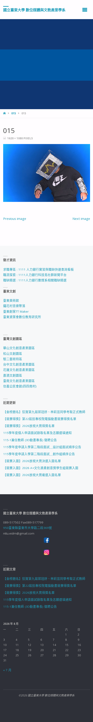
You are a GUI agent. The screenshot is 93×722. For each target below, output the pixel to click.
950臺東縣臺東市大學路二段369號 (27, 528)
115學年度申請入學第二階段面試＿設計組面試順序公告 (42, 447)
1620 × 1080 (15, 138)
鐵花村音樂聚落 (14, 306)
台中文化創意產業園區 (19, 364)
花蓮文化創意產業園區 (19, 370)
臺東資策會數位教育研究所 (22, 317)
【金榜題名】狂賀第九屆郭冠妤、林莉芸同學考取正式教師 (44, 412)
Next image (81, 218)
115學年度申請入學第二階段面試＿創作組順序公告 (39, 454)
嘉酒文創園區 (12, 375)
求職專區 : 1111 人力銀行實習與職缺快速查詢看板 (38, 269)
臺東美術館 (11, 300)
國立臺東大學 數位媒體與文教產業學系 (34, 9)
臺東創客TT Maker (16, 311)
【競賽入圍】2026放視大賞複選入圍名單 (32, 475)
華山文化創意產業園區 (19, 348)
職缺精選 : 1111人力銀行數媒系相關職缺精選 (35, 280)
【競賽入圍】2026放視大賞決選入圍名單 (32, 461)
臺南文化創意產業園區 (19, 381)
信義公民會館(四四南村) (20, 386)
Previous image (14, 218)
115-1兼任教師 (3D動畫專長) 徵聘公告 (30, 440)
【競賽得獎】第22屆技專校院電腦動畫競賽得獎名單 (39, 419)
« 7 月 (7, 670)
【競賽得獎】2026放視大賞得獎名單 (29, 426)
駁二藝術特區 (12, 359)
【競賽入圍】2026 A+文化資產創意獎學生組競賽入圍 (40, 468)
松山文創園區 (12, 354)
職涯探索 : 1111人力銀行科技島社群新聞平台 (35, 275)
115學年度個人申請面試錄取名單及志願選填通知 (37, 433)
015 (13, 113)
